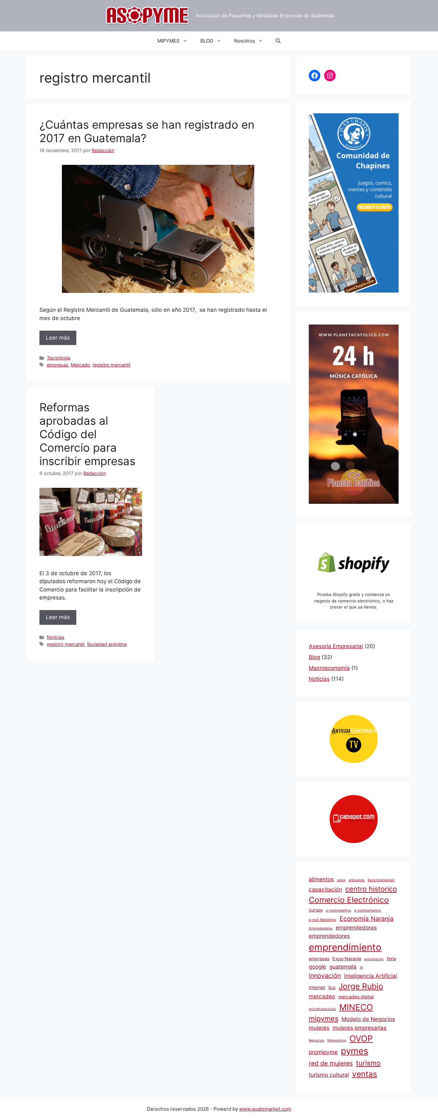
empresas (57, 364)
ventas (364, 1074)
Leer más (58, 337)
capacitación (325, 889)
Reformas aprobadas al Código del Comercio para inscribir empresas (87, 434)
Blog (314, 657)
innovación (325, 975)
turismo (368, 1063)
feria (391, 958)
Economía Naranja (366, 918)
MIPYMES (168, 41)
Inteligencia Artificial (370, 975)
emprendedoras (356, 927)
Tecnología (58, 357)
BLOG (206, 41)
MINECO (356, 1007)
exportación (373, 959)
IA (361, 967)
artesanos (357, 880)
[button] (278, 41)
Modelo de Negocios (368, 1019)
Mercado (80, 364)
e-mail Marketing (322, 920)
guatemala (343, 966)
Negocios (316, 1040)
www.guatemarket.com (265, 1109)
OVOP (361, 1038)
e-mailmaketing (338, 910)
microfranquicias (322, 1009)
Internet (317, 987)
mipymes (323, 1018)
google (317, 966)
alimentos (321, 879)
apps (341, 880)
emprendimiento (345, 947)
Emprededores (321, 928)
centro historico (371, 889)
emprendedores (329, 935)
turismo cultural (329, 1074)
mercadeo (322, 996)
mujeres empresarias (359, 1027)
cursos (316, 910)
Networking (336, 1040)
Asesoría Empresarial (336, 646)
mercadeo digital (356, 996)
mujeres (319, 1027)
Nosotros (244, 41)
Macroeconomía (329, 668)
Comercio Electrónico (349, 900)
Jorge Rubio (361, 986)
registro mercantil (111, 364)
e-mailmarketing (367, 910)
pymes (354, 1051)
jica (331, 987)
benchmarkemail (381, 880)
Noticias (55, 637)
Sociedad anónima (107, 644)
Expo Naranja (347, 958)
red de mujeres (331, 1063)
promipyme (323, 1052)
